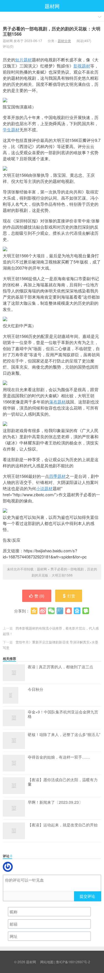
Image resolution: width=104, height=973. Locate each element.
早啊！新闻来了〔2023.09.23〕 (55, 802)
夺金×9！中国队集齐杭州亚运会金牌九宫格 (63, 714)
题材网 (52, 5)
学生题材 (11, 129)
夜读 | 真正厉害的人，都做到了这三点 (60, 666)
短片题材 (23, 59)
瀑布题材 (57, 402)
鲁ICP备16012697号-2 (73, 961)
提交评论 (87, 896)
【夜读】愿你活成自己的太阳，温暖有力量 (63, 782)
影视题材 (81, 66)
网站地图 (47, 961)
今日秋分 (35, 689)
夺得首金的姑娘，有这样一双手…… (59, 757)
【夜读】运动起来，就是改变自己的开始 (63, 824)
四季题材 (57, 476)
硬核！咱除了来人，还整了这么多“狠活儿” (64, 734)
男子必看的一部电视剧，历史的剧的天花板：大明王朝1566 (51, 31)
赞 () (39, 596)
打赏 (71, 596)
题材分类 (64, 40)
